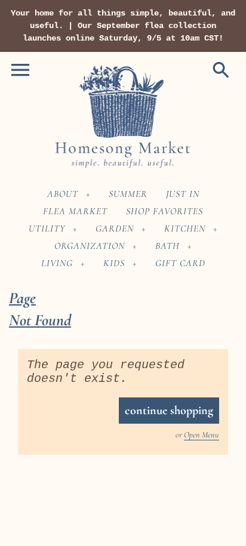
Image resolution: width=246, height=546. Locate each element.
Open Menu (201, 435)
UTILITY (47, 229)
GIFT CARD (180, 263)
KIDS (114, 263)
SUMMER (128, 194)
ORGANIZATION (89, 246)
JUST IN (182, 194)
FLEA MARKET (75, 211)
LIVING (57, 263)
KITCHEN (184, 229)
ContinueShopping (169, 410)
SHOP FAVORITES (164, 211)
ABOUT (62, 194)
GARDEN (115, 229)
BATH (167, 246)
